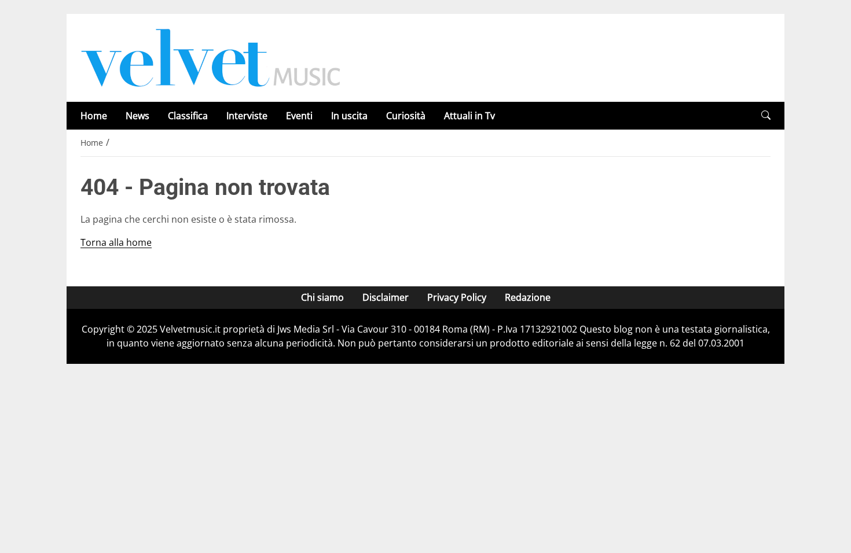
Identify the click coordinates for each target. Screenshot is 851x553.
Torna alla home (116, 242)
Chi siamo (322, 297)
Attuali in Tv (469, 115)
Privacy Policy (456, 297)
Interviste (246, 115)
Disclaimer (385, 297)
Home (93, 115)
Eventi (299, 115)
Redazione (528, 297)
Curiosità (406, 115)
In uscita (349, 115)
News (137, 115)
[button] (766, 115)
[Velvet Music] (210, 56)
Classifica (188, 115)
